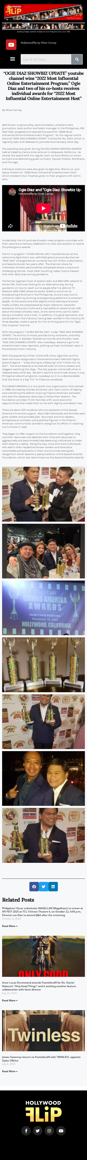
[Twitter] (37, 1130)
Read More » (10, 926)
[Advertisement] (29, 1141)
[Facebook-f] (26, 1130)
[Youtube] (11, 44)
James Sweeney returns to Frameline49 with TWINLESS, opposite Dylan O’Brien (41, 1058)
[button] (13, 59)
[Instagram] (49, 1130)
